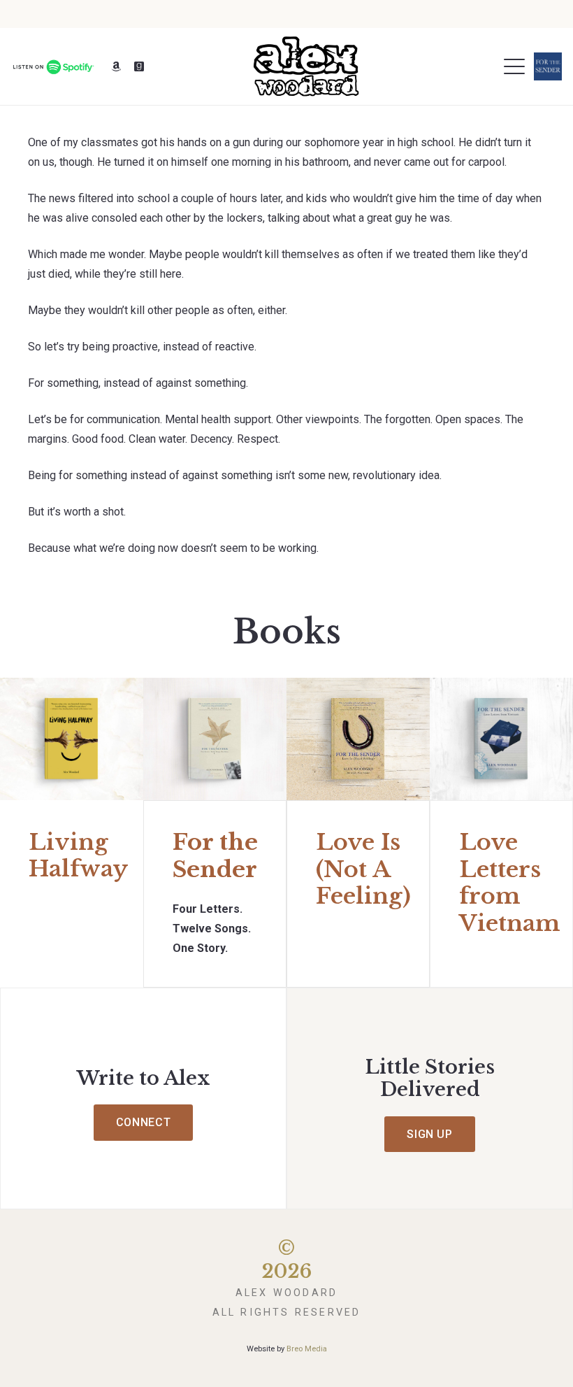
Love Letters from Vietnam (509, 882)
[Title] (116, 66)
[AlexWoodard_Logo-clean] (306, 66)
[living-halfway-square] (71, 739)
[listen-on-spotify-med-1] (53, 67)
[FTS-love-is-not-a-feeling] (358, 739)
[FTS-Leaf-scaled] (214, 739)
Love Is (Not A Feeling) (363, 869)
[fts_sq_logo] (548, 66)
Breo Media (306, 1348)
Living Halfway (78, 855)
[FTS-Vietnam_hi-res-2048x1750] (501, 739)
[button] (514, 66)
